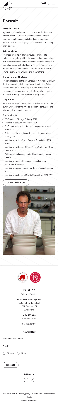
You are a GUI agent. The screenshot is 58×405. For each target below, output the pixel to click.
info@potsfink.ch (29, 318)
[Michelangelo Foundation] (35, 281)
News (24, 353)
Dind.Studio (32, 400)
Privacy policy (24, 394)
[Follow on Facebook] (26, 380)
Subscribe (10, 365)
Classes (10, 353)
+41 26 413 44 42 (29, 315)
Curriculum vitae (16, 182)
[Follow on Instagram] (32, 380)
